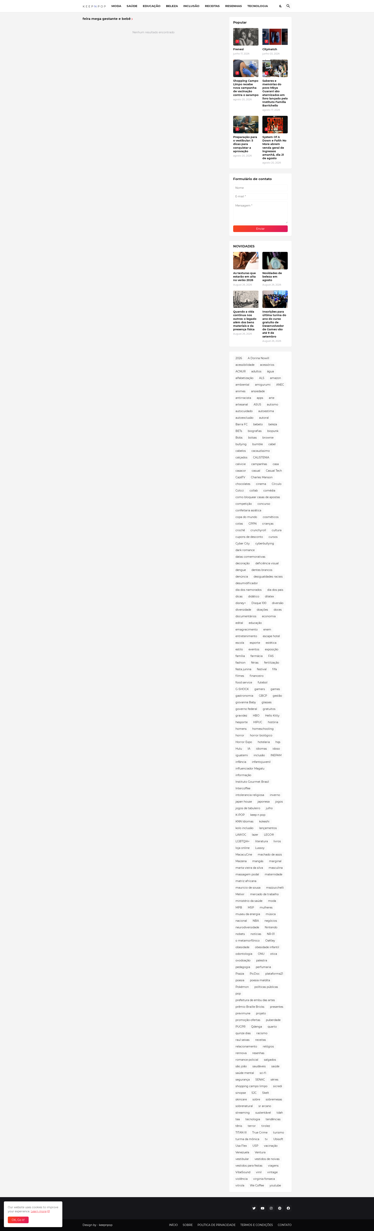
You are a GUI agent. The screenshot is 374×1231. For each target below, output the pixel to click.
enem (267, 629)
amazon (275, 378)
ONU (261, 954)
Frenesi (238, 49)
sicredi (277, 1086)
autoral (264, 417)
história (273, 722)
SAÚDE (132, 6)
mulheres (266, 907)
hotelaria (264, 742)
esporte (255, 643)
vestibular (242, 1159)
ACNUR (241, 371)
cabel (272, 444)
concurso (264, 504)
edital (239, 623)
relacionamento (246, 1046)
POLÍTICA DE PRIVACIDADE (217, 1225)
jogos (279, 801)
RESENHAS (233, 6)
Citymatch (269, 49)
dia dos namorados (249, 590)
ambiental (242, 384)
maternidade (273, 874)
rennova (241, 1053)
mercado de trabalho (264, 894)
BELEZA (172, 6)
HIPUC (257, 722)
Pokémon (242, 987)
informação (243, 775)
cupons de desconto (249, 537)
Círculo (276, 484)
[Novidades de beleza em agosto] (275, 260)
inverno (275, 795)
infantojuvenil (261, 762)
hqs (277, 742)
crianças (267, 523)
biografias (255, 431)
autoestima (266, 411)
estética (271, 643)
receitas (260, 1040)
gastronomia (244, 695)
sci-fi (263, 1073)
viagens (273, 1165)
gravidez (241, 715)
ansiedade (258, 391)
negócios (271, 920)
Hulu (239, 748)
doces (278, 609)
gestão (277, 695)
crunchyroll (258, 530)
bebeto (258, 424)
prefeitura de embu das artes (255, 1000)
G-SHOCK (242, 689)
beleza (272, 424)
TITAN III (241, 1132)
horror (240, 735)
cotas (239, 523)
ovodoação (243, 960)
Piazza (240, 973)
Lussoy (260, 848)
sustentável (263, 1112)
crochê (240, 530)
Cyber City (243, 543)
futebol (262, 682)
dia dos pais (275, 590)
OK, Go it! (18, 1220)
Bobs (239, 437)
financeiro (257, 676)
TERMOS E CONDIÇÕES (256, 1225)
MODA (116, 6)
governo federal (246, 709)
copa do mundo (246, 517)
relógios (268, 1046)
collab (254, 490)
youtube (275, 1185)
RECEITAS (212, 6)
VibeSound (243, 1172)
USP (255, 1145)
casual (256, 470)
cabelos (241, 451)
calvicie (241, 464)
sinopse (241, 1093)
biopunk (272, 431)
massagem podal (247, 874)
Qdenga (256, 1026)
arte (271, 398)
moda (272, 901)
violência (242, 1179)
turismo (278, 1132)
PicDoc (255, 973)
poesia (240, 980)
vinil (259, 1172)
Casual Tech (274, 470)
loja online (243, 848)
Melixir (240, 894)
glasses (267, 702)
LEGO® (269, 834)
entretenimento (246, 636)
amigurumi (263, 384)
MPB (239, 907)
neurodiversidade (247, 927)
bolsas (252, 437)
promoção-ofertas (248, 1020)
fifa (274, 669)
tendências (273, 1119)
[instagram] (271, 1208)
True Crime (259, 1132)
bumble (257, 444)
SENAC (260, 1079)
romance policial (247, 1059)
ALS (261, 378)
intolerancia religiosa (250, 795)
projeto (261, 1013)
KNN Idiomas (244, 821)
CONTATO (285, 1225)
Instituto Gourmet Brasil (252, 781)
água (270, 371)
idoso (276, 748)
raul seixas (243, 1040)
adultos (256, 371)
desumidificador (247, 583)
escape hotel (271, 636)
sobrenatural (244, 1106)
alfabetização (244, 378)
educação (255, 623)
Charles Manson (262, 477)
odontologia (244, 954)
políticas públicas (266, 987)
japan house (244, 801)
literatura (261, 841)
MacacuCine (244, 854)
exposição (271, 649)
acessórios (267, 365)
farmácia (257, 656)
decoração (243, 563)
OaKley (270, 940)
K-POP (240, 815)
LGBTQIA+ (243, 841)
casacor (241, 470)
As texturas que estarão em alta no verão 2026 (244, 276)
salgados (270, 1059)
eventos (254, 649)
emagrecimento (247, 629)
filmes (240, 676)
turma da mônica (247, 1139)
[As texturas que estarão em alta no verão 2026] (245, 260)
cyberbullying (264, 543)
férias (254, 662)
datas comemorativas (250, 556)
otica (273, 954)
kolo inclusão (244, 828)
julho (269, 808)
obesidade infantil (267, 947)
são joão (241, 1066)
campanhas (259, 464)
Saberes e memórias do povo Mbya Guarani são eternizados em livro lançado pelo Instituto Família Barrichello (275, 93)
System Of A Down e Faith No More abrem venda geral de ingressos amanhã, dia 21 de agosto (274, 147)
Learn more (39, 1211)
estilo (239, 649)
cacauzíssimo (260, 451)
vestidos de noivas (267, 1159)
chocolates (243, 484)
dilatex (269, 596)
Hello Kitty (272, 715)
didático (253, 596)
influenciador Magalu (250, 768)
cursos (273, 537)
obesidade (242, 947)
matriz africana (246, 881)
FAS (271, 656)
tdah (280, 1112)
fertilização (271, 662)
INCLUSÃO (191, 6)
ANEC (280, 384)
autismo (272, 404)
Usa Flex (241, 1145)
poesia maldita (260, 980)
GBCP (263, 695)
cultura (276, 530)
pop (238, 993)
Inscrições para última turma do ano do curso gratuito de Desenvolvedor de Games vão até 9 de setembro (274, 324)
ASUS (257, 404)
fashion (240, 662)
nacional (241, 920)
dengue (241, 570)
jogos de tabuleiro (248, 808)
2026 (239, 358)
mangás (257, 861)
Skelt (265, 1093)
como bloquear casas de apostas (258, 497)
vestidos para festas (249, 1165)
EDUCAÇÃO (152, 6)
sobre (256, 1099)
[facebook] (288, 1208)
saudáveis (259, 1066)
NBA (256, 920)
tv (266, 1139)
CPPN (253, 523)
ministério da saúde (249, 901)
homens (241, 729)
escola (240, 643)
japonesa (264, 801)
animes (240, 391)
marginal (275, 861)
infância (241, 762)
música (271, 914)
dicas (239, 596)
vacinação (271, 1145)
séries (274, 1079)
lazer (255, 834)
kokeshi (264, 821)
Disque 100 (258, 603)
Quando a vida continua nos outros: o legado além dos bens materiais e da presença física (244, 320)
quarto (272, 1026)
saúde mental (245, 1073)
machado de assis (270, 854)
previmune (243, 1013)
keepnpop (105, 1225)
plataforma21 (274, 973)
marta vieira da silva (249, 868)
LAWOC (241, 834)
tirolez (265, 1126)
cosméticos (271, 517)
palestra (261, 960)
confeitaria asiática (248, 510)
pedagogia (243, 967)
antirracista (243, 398)
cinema (261, 484)
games (275, 689)
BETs (239, 431)
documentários (246, 616)
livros (277, 841)
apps (260, 398)
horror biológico (261, 735)
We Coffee (257, 1185)
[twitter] (254, 1208)
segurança (243, 1079)
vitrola (240, 1185)
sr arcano (264, 1106)
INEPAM (276, 755)
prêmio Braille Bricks (250, 1007)
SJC (254, 1093)
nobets (240, 934)
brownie (267, 437)
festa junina (243, 669)
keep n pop (257, 815)
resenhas (258, 1053)
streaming (243, 1112)
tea (238, 1119)
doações (262, 609)
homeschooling (263, 729)
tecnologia (252, 1119)
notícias (256, 934)
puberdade (273, 1020)
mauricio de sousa (248, 887)
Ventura (260, 1152)
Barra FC (242, 424)
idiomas (261, 748)
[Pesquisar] (288, 6)
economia (269, 616)
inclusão (259, 755)
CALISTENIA (261, 457)
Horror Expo (244, 742)
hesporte (242, 722)
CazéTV (240, 477)
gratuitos (269, 709)
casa (276, 464)
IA (249, 748)
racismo (261, 1033)
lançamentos (268, 828)
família (240, 656)
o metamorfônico (248, 940)
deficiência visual (267, 563)
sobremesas (274, 1099)
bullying (241, 444)
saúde (275, 1066)
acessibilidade (245, 365)
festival (262, 669)
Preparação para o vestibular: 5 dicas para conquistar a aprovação (245, 144)
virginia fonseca (264, 1179)
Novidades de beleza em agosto (272, 276)
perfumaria (263, 967)
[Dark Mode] (280, 6)
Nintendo (271, 927)
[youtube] (262, 1208)
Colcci (240, 490)
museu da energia (248, 914)
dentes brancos (261, 570)
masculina (276, 868)
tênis (239, 1126)
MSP (251, 907)
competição (244, 504)
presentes (276, 1007)
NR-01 (271, 934)
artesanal (242, 404)
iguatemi (242, 755)
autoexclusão (244, 417)
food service (244, 682)
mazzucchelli (275, 887)
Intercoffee (243, 788)
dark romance (245, 550)
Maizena (241, 861)
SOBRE (188, 1225)
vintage (272, 1172)
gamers (259, 689)
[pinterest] (279, 1208)
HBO (256, 715)
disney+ (241, 603)
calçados (241, 457)
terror (252, 1126)
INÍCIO (173, 1225)
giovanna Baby (246, 702)
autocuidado (244, 411)
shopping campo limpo (251, 1086)
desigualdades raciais (268, 576)
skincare (241, 1099)
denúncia (242, 576)
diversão (277, 603)
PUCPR (240, 1026)
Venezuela (242, 1152)
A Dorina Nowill (258, 358)
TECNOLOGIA (257, 6)
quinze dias (243, 1033)
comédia (269, 490)
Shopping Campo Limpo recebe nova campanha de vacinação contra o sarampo (245, 88)
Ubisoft (278, 1139)
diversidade (243, 609)
